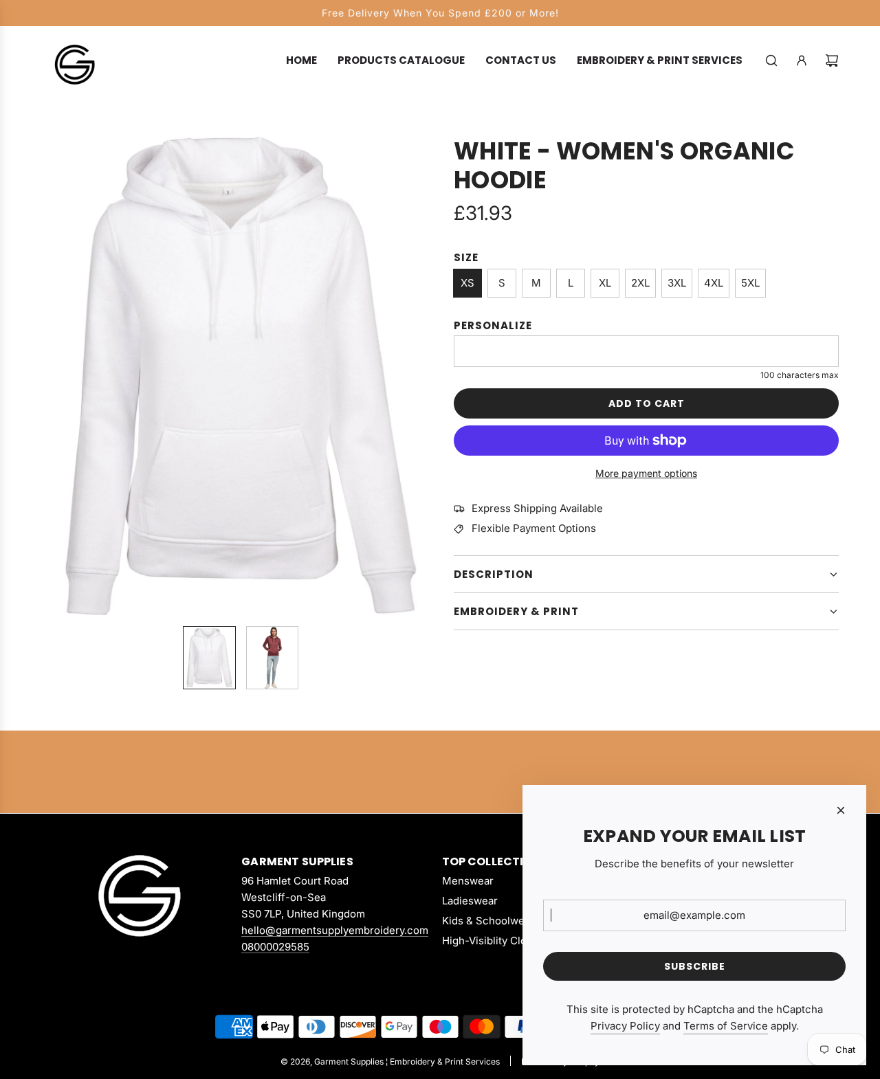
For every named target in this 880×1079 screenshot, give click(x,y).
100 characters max (799, 375)
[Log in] (801, 60)
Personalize (493, 325)
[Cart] (832, 60)
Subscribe (694, 966)
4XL (713, 282)
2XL (640, 282)
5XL (750, 282)
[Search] (771, 60)
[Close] (841, 810)
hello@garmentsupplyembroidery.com (334, 930)
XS (467, 282)
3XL (677, 282)
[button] (52, 376)
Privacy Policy (625, 1025)
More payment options (646, 473)
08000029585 (275, 946)
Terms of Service (725, 1025)
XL (605, 282)
